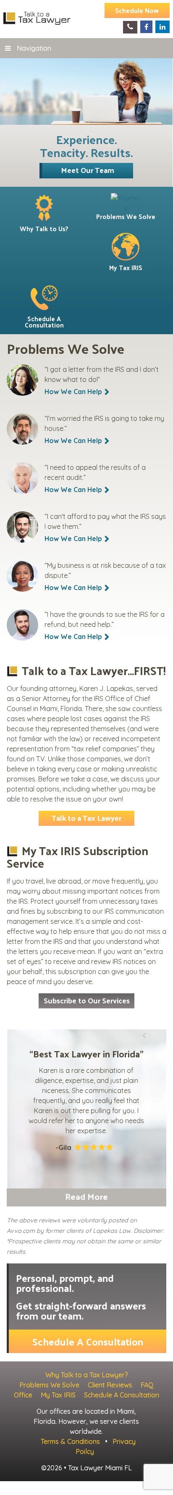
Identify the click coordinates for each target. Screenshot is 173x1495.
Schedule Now (137, 10)
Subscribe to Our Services (87, 1000)
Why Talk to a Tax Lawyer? (86, 1375)
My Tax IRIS (58, 1395)
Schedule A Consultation (87, 1341)
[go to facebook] (146, 27)
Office (23, 1395)
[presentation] (143, 1088)
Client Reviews (110, 1385)
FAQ (147, 1385)
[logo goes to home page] (37, 18)
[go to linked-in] (162, 27)
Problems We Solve (49, 1385)
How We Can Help (73, 391)
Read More (86, 1196)
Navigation (34, 48)
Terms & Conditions (70, 1441)
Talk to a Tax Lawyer (86, 818)
